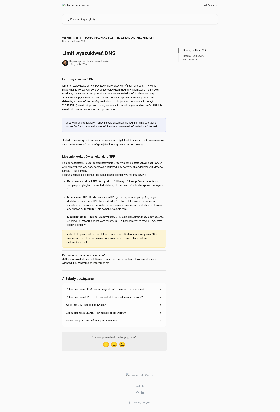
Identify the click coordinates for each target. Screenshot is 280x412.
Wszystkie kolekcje (71, 38)
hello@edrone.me (99, 263)
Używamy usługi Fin (142, 402)
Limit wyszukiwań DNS (194, 50)
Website (140, 386)
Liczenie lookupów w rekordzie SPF (193, 58)
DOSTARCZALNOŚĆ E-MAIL (99, 38)
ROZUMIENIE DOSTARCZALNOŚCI (134, 38)
